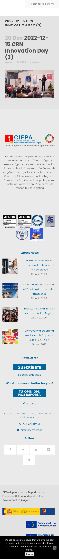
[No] (55, 548)
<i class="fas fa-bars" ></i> (42, 3)
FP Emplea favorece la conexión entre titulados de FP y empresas (39, 265)
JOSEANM (36, 62)
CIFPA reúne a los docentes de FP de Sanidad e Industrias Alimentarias (39, 289)
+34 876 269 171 (31, 423)
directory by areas (31, 430)
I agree (29, 554)
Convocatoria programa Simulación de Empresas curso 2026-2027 (39, 335)
